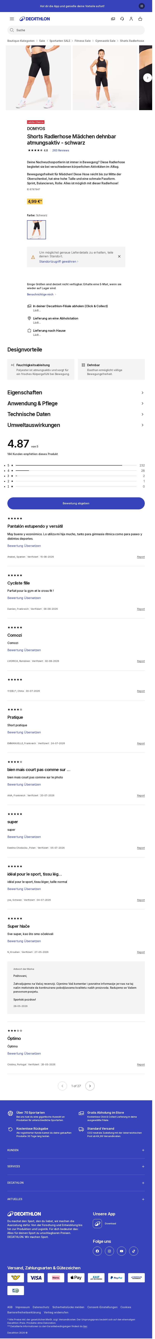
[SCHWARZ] (36, 229)
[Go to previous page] (62, 1086)
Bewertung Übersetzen (24, 546)
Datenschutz (41, 1307)
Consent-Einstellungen (102, 1307)
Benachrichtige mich (40, 294)
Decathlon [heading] (15, 1182)
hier (85, 1326)
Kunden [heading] (13, 1150)
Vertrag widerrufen (56, 1312)
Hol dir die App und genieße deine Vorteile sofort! (72, 6)
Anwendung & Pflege (32, 403)
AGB (10, 1307)
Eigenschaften (24, 392)
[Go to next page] (90, 1086)
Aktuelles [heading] (14, 1199)
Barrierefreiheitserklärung (24, 1312)
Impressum (23, 1307)
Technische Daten (28, 414)
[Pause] (142, 6)
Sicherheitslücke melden (68, 1307)
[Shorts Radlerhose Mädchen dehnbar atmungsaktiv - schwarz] (38, 77)
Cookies (125, 1307)
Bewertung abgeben (76, 503)
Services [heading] (13, 1166)
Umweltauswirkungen (33, 425)
